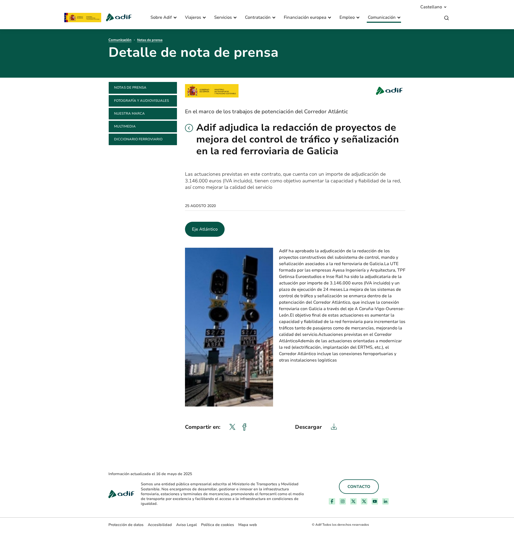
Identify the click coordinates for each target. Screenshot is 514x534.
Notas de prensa (149, 40)
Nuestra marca (129, 113)
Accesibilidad (160, 524)
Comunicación (119, 39)
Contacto (358, 486)
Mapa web (247, 524)
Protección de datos (125, 524)
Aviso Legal (186, 524)
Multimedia (125, 126)
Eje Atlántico (205, 229)
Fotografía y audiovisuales (141, 100)
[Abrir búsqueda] (446, 18)
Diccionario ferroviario (138, 139)
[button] (189, 128)
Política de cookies (217, 524)
